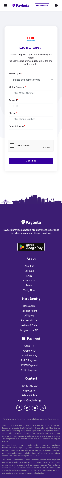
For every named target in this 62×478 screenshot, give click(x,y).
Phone (13, 113)
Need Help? (43, 5)
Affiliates (29, 315)
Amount (13, 100)
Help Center (29, 390)
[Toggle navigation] (5, 5)
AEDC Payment (29, 370)
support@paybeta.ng (29, 400)
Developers (29, 306)
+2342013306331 (29, 385)
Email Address (17, 126)
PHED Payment (29, 360)
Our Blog (29, 270)
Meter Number (17, 87)
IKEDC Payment (29, 365)
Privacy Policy (29, 395)
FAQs (29, 275)
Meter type (15, 73)
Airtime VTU (29, 350)
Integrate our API (29, 330)
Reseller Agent (29, 310)
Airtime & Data (29, 325)
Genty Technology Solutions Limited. (31, 419)
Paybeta (11, 419)
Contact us (29, 280)
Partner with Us (29, 320)
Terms (29, 285)
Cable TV (29, 345)
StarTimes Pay (29, 355)
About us (29, 266)
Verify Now (29, 290)
